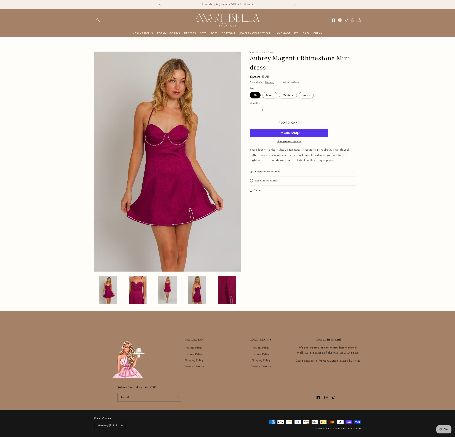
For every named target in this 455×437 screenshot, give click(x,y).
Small (270, 95)
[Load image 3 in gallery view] (167, 290)
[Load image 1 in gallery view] (108, 290)
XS (255, 95)
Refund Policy (194, 354)
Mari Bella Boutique (334, 429)
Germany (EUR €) (108, 425)
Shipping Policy (194, 360)
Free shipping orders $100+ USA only (227, 4)
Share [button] (257, 190)
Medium (288, 95)
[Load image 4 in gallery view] (197, 290)
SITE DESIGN (354, 429)
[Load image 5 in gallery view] (227, 290)
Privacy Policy (194, 348)
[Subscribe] (177, 397)
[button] (161, 4)
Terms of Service (194, 366)
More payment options (289, 141)
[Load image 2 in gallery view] (138, 290)
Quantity (255, 103)
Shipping (269, 82)
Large (306, 95)
